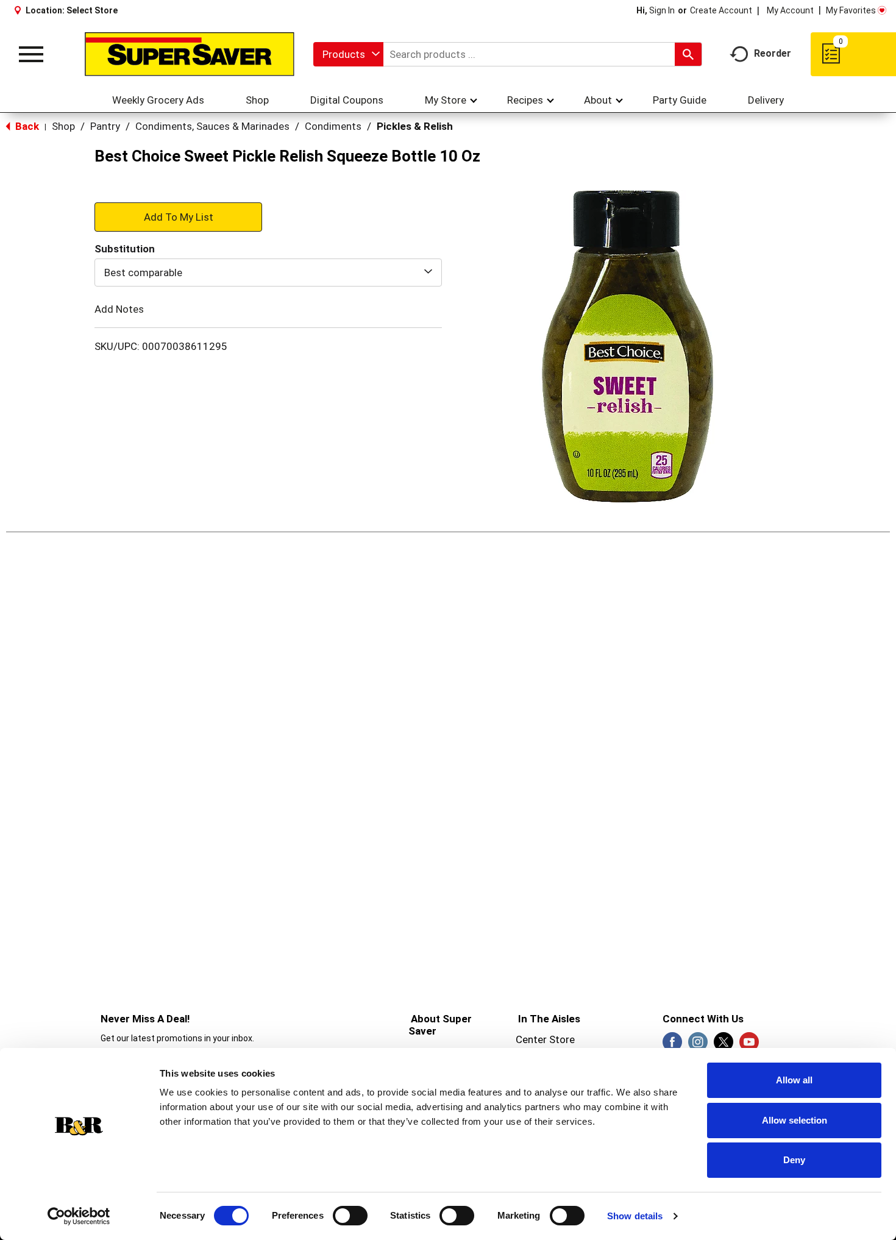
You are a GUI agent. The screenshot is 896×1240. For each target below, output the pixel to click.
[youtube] (749, 1045)
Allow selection (794, 1120)
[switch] (350, 1215)
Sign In (662, 10)
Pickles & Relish (415, 126)
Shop (63, 126)
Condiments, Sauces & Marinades (212, 126)
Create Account (721, 10)
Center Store (545, 1039)
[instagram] (698, 1045)
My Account (790, 10)
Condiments (333, 126)
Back (26, 126)
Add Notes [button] (119, 309)
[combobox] (348, 54)
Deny (794, 1160)
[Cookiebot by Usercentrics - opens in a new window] (79, 1216)
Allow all (794, 1080)
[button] (178, 216)
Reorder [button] (772, 53)
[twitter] (723, 1045)
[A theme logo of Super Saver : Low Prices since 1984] (189, 54)
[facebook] (672, 1045)
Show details (635, 1216)
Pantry (105, 126)
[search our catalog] (688, 54)
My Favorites (851, 10)
